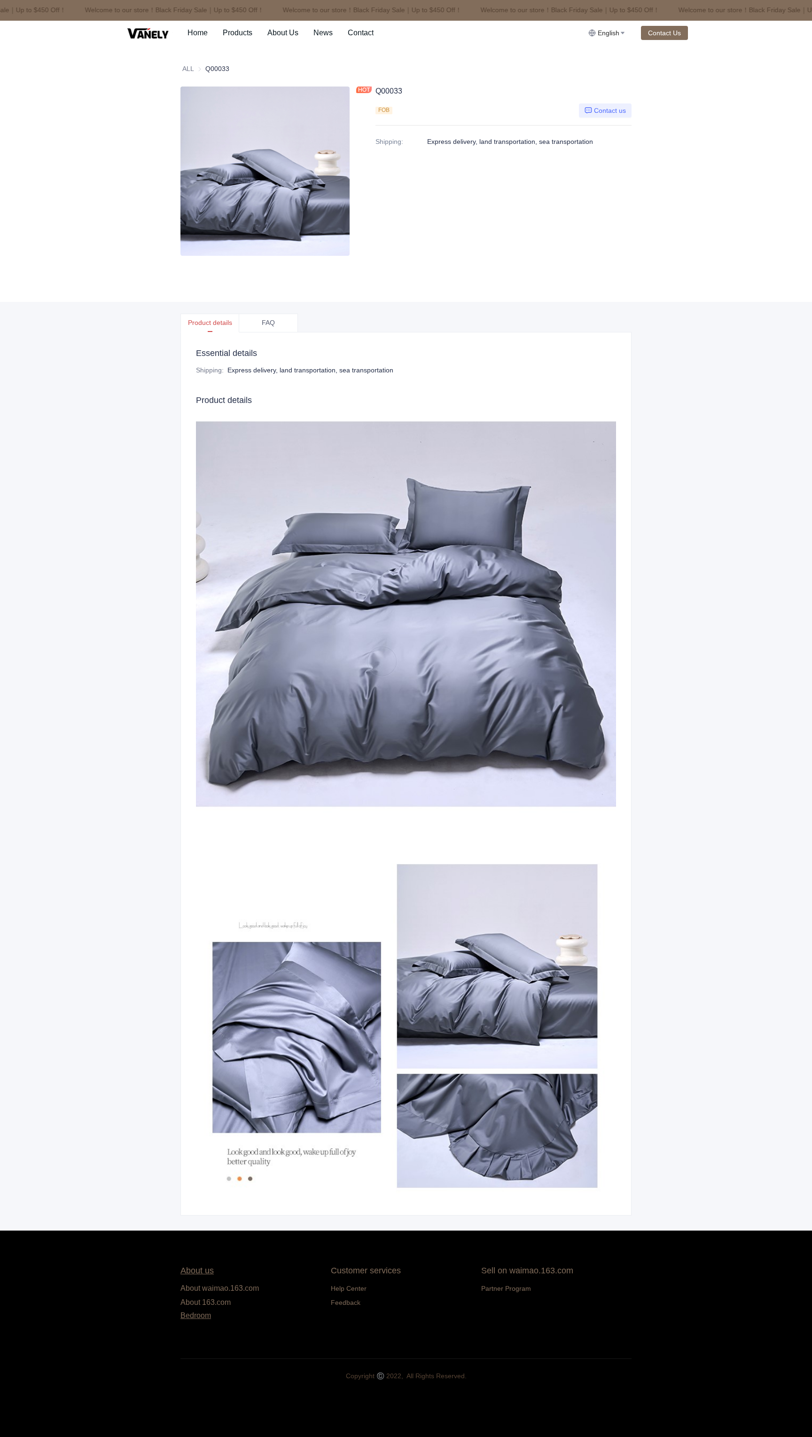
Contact (361, 33)
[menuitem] (197, 33)
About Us (282, 33)
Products (237, 33)
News (323, 33)
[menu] (384, 33)
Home (197, 33)
